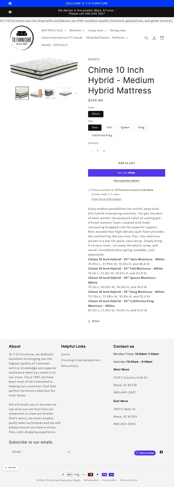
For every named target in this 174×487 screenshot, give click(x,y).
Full (109, 127)
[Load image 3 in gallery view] (51, 93)
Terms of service (128, 480)
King (141, 127)
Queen (125, 127)
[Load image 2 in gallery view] (36, 93)
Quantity (93, 143)
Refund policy (91, 480)
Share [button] (95, 321)
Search (65, 354)
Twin (95, 127)
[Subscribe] (68, 452)
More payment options (127, 180)
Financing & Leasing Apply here (81, 360)
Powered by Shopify (70, 480)
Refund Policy (70, 366)
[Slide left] (12, 93)
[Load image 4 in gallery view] (65, 93)
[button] (54, 30)
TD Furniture (52, 480)
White (96, 114)
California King (102, 135)
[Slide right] (76, 93)
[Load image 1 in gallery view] (22, 93)
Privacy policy (109, 480)
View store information (106, 199)
